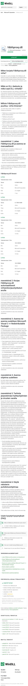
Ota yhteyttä (18, 672)
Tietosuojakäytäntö (13, 65)
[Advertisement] (14, 30)
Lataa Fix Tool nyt (8, 583)
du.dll (3, 647)
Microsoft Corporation (9, 12)
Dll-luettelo (3, 672)
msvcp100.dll (5, 625)
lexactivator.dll (5, 650)
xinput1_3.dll (5, 633)
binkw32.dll (5, 645)
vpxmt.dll (4, 652)
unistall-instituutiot (17, 64)
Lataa (3, 177)
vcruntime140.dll (6, 631)
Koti (2, 12)
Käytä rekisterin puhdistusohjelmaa (10, 573)
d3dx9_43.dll (5, 623)
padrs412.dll (5, 654)
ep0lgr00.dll (5, 643)
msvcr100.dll (5, 629)
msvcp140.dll (5, 627)
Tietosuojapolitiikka (5, 678)
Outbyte (10, 64)
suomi (20, 7)
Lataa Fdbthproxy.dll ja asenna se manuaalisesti (13, 557)
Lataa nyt (14, 57)
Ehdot (2, 680)
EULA (6, 65)
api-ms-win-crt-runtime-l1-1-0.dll (10, 619)
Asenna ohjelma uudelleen (8, 567)
